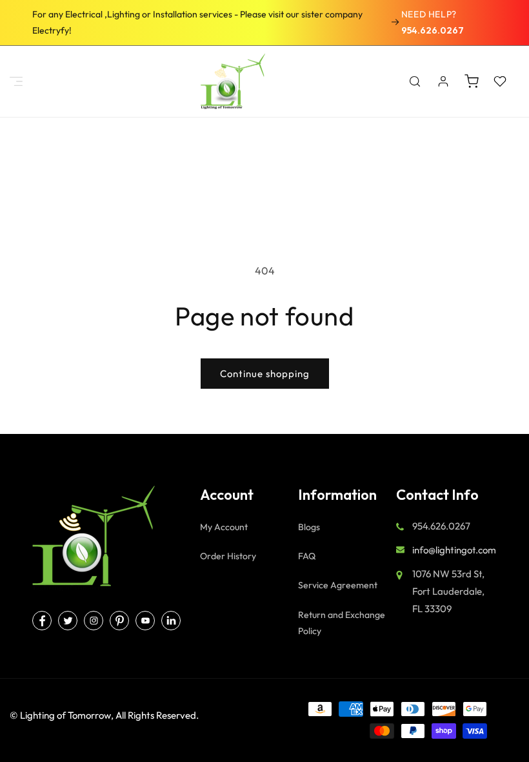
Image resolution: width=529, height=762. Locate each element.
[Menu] (16, 81)
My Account (224, 527)
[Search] (415, 81)
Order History (228, 556)
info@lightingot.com (454, 550)
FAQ (306, 556)
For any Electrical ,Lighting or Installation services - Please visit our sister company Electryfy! (197, 22)
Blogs (309, 527)
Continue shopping (265, 373)
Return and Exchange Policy (341, 623)
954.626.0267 (432, 30)
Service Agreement (337, 585)
